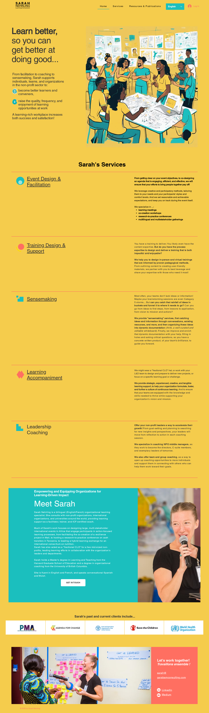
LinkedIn (167, 690)
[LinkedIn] (159, 690)
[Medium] (159, 695)
